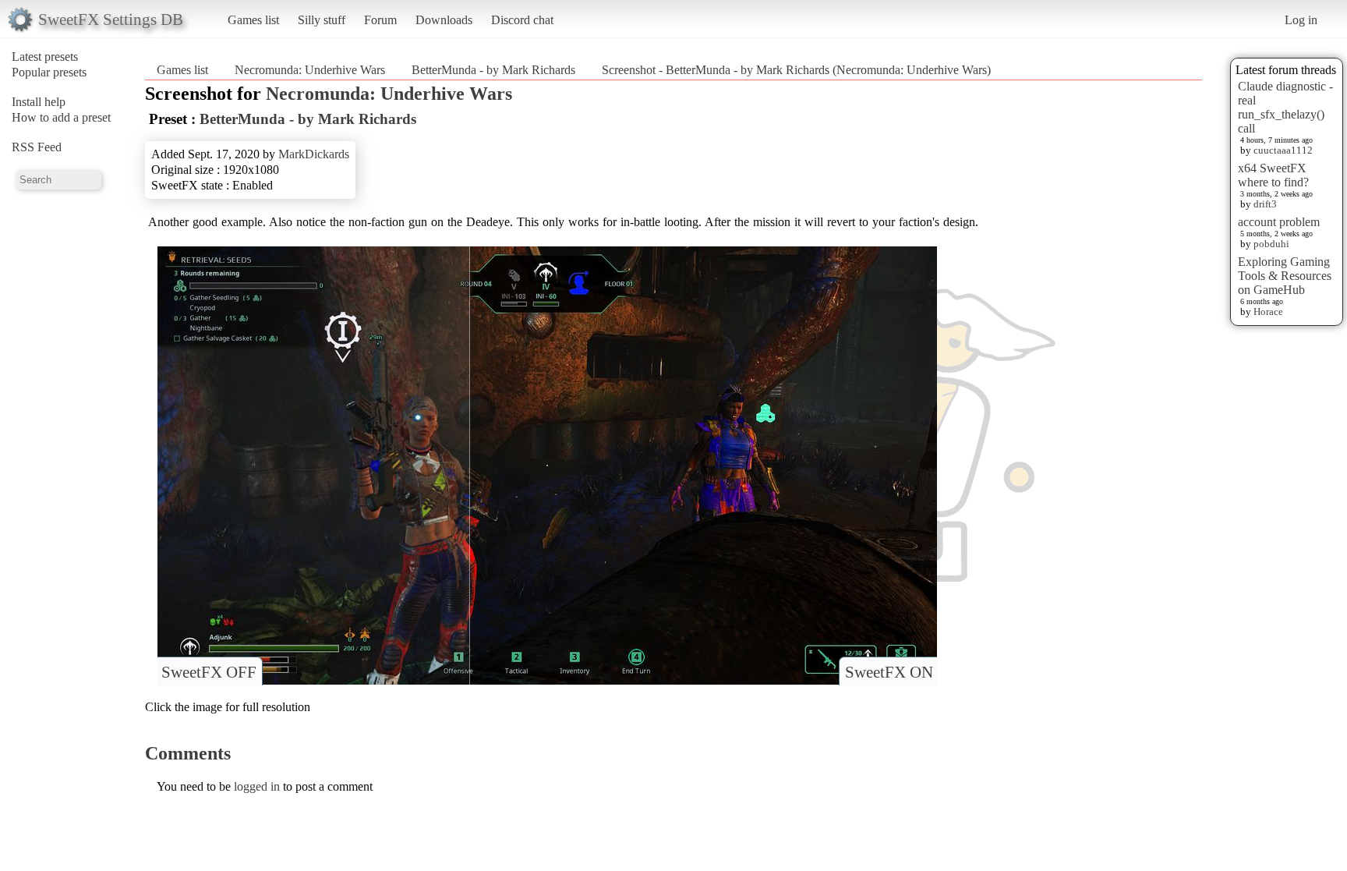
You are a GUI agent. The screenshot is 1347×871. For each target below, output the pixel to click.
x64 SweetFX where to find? (1273, 175)
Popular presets (49, 72)
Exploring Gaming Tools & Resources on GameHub (1284, 275)
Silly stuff (321, 20)
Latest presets (45, 56)
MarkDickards (313, 154)
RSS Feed (37, 147)
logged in (257, 786)
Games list (253, 20)
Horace (1268, 311)
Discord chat (522, 20)
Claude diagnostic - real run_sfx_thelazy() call (1285, 107)
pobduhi (1271, 244)
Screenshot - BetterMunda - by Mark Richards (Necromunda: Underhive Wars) (796, 69)
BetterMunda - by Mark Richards (493, 69)
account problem (1279, 221)
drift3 (1265, 204)
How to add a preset (61, 117)
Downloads (443, 20)
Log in (1301, 20)
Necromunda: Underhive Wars (310, 69)
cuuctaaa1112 (1283, 150)
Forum (380, 20)
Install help (38, 101)
